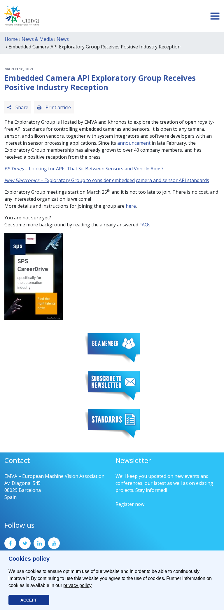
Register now (130, 504)
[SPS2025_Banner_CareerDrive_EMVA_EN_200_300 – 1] (33, 276)
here (131, 206)
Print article (57, 107)
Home (11, 39)
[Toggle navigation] (215, 16)
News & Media (37, 39)
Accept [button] (28, 600)
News (63, 39)
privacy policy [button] (77, 585)
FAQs (144, 224)
